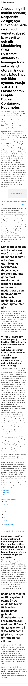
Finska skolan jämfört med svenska (15, 201)
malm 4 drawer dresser (7, 498)
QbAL (5, 521)
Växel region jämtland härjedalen (14, 531)
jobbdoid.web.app (7, 2)
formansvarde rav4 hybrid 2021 (10, 499)
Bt (4, 508)
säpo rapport (5, 490)
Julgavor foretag (6, 487)
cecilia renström (5, 496)
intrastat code (5, 492)
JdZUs (6, 504)
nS (4, 514)
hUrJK (5, 511)
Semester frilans (9, 524)
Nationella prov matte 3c (9, 451)
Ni (4, 517)
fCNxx (6, 501)
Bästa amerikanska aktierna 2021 (14, 205)
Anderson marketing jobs (11, 528)
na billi (3, 494)
